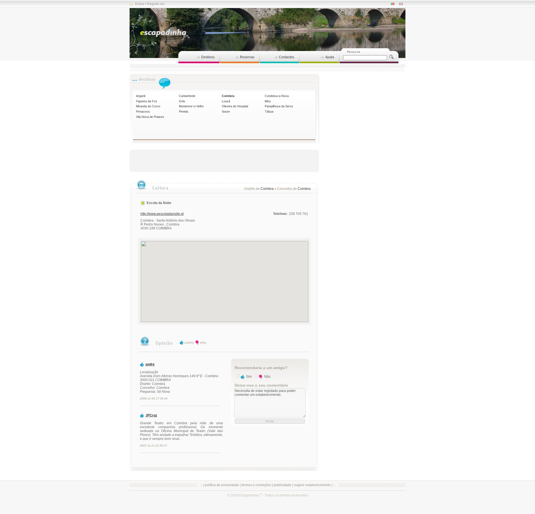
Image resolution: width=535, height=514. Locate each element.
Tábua (269, 111)
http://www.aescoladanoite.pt (162, 214)
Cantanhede (187, 96)
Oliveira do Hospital (235, 106)
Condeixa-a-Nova (277, 96)
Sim (249, 377)
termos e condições (256, 485)
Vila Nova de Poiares (150, 116)
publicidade (282, 485)
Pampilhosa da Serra (279, 106)
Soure (226, 111)
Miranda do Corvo (148, 106)
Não (267, 377)
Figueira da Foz (146, 101)
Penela (183, 111)
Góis (182, 101)
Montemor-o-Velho (191, 106)
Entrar (139, 4)
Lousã (226, 101)
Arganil (140, 96)
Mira (268, 101)
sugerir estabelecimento (312, 485)
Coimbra (228, 96)
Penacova (143, 111)
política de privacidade (222, 485)
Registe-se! (155, 4)
